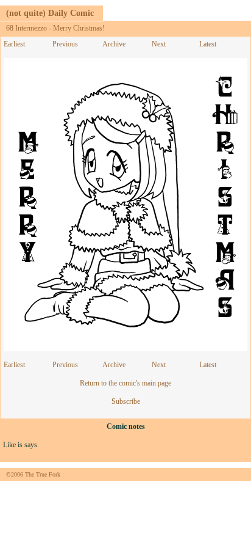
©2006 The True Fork (33, 474)
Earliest (14, 44)
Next (159, 44)
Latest (207, 44)
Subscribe (125, 401)
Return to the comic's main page (125, 383)
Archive (113, 44)
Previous (65, 44)
